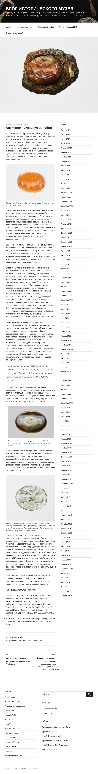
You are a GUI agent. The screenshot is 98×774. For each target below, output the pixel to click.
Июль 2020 (65, 412)
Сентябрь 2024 (67, 206)
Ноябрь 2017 (66, 474)
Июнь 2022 (65, 313)
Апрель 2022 (66, 322)
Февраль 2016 (66, 555)
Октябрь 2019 (66, 452)
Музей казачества (12, 728)
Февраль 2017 (66, 515)
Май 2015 (65, 586)
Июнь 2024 (65, 215)
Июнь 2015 (65, 582)
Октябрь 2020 (66, 398)
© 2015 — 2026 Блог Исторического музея (21, 768)
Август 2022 (65, 304)
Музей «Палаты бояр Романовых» (55, 745)
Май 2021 (65, 367)
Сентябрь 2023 (67, 246)
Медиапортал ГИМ (49, 708)
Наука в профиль (12, 733)
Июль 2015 (65, 577)
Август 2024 (65, 210)
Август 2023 (65, 251)
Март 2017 (65, 510)
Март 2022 (65, 327)
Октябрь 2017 (66, 479)
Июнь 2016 (65, 546)
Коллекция (9, 719)
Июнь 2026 (65, 139)
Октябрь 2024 (66, 201)
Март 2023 (65, 273)
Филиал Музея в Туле (50, 749)
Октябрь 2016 (66, 533)
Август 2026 (65, 130)
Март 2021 (65, 376)
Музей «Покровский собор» (52, 736)
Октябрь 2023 (66, 242)
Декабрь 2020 (66, 389)
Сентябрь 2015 (67, 568)
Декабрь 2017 (66, 470)
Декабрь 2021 (66, 340)
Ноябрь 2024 (66, 197)
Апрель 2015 (66, 591)
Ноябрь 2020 (66, 394)
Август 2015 (65, 573)
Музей (8, 27)
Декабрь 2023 (66, 233)
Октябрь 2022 (66, 295)
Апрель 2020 (66, 425)
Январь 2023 (66, 282)
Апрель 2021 (66, 371)
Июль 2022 (65, 309)
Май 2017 (65, 501)
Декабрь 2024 (66, 192)
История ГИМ (10, 715)
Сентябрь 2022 (67, 300)
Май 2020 (65, 421)
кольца (30, 641)
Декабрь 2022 (66, 286)
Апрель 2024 (66, 219)
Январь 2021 (66, 385)
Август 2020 (65, 407)
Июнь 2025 (65, 174)
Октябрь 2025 (66, 161)
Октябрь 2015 (66, 564)
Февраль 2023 (66, 277)
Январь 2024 (66, 228)
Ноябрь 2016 (66, 528)
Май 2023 (65, 264)
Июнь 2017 (65, 497)
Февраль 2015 (66, 595)
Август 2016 (65, 537)
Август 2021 (65, 354)
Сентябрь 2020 (67, 403)
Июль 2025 (65, 170)
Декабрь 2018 (66, 457)
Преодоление (10, 746)
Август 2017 (65, 488)
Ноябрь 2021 (66, 345)
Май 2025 (65, 179)
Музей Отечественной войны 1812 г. (56, 740)
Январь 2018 (66, 465)
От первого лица (24, 27)
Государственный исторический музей (57, 727)
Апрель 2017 (66, 506)
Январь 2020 (66, 439)
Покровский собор (46, 27)
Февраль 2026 (66, 148)
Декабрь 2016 (66, 524)
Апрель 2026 (66, 143)
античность (14, 641)
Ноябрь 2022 (66, 291)
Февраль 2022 (66, 331)
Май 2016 (65, 551)
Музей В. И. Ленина (49, 731)
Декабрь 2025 (66, 152)
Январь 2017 (66, 519)
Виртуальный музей (14, 33)
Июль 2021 (65, 358)
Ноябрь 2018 (66, 461)
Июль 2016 (65, 542)
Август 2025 (65, 165)
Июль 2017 (65, 492)
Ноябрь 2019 (66, 448)
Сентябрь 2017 (67, 483)
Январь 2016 (66, 560)
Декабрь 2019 (66, 443)
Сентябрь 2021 (67, 349)
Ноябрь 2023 (66, 237)
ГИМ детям (13, 637)
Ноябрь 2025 (66, 157)
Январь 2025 (66, 188)
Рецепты (8, 751)
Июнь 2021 (65, 362)
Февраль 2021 (66, 380)
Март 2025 (65, 183)
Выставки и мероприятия (15, 706)
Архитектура (10, 697)
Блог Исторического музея (39, 8)
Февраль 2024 (66, 224)
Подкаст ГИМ (47, 713)
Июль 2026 (65, 134)
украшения (38, 641)
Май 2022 (65, 318)
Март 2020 (65, 430)
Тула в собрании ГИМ (68, 27)
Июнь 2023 (65, 259)
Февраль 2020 (66, 434)
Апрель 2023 (66, 268)
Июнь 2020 (65, 416)
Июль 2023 (65, 255)
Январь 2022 (66, 336)
